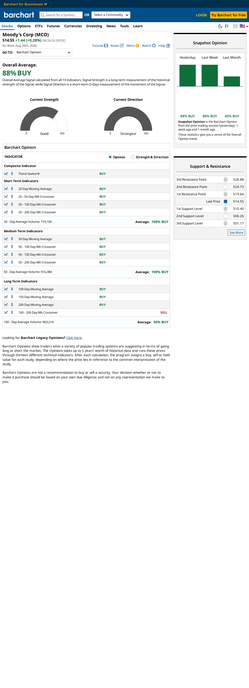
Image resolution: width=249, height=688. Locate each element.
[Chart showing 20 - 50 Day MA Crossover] (7, 197)
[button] (244, 26)
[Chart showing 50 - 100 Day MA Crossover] (7, 247)
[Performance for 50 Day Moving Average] (12, 239)
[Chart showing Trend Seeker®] (7, 174)
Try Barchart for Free (228, 15)
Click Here (74, 337)
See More (236, 232)
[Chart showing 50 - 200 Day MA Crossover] (7, 262)
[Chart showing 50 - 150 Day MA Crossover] (7, 254)
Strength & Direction (152, 157)
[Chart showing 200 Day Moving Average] (7, 305)
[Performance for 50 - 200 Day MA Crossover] (12, 262)
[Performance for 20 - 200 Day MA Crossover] (12, 212)
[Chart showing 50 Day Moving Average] (7, 239)
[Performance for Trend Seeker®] (12, 174)
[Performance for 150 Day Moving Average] (12, 297)
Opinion (118, 157)
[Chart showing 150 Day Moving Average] (7, 297)
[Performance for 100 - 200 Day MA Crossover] (12, 312)
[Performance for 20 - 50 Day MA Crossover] (12, 197)
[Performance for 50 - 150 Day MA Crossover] (12, 254)
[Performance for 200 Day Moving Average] (12, 305)
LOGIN (201, 15)
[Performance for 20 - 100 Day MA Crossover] (12, 204)
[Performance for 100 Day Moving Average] (12, 289)
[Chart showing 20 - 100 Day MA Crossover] (7, 204)
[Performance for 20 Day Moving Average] (12, 189)
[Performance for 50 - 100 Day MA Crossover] (12, 247)
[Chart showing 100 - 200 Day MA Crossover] (7, 312)
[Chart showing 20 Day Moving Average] (7, 189)
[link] (100, 45)
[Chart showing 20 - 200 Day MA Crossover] (7, 212)
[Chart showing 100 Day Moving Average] (7, 289)
